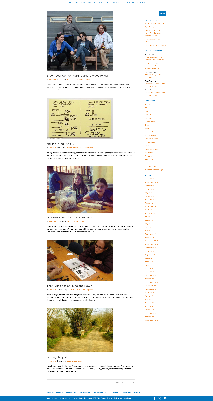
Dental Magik (150, 63)
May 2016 (148, 265)
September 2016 (152, 251)
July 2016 (148, 258)
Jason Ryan (53, 361)
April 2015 (149, 296)
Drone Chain (150, 121)
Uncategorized (151, 166)
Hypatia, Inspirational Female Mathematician (154, 58)
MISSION (50, 392)
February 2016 (150, 275)
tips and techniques (86, 148)
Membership (150, 142)
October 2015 (150, 289)
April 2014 (149, 306)
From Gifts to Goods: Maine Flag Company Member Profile (153, 33)
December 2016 (151, 241)
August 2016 (150, 255)
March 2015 (149, 299)
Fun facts (74, 148)
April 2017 (149, 227)
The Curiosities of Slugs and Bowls (69, 285)
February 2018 (150, 199)
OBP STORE (129, 3)
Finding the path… (59, 357)
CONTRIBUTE (116, 3)
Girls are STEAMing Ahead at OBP (69, 217)
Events (147, 125)
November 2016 (151, 244)
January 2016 (150, 279)
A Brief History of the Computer (153, 76)
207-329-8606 (99, 398)
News (147, 146)
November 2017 (151, 206)
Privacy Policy (113, 398)
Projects (148, 156)
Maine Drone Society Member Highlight (153, 67)
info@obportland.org (82, 398)
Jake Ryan (52, 79)
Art (146, 108)
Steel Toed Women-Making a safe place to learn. (79, 75)
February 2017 (150, 234)
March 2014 (149, 310)
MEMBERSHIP (71, 392)
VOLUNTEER (126, 392)
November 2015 (151, 286)
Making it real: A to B (60, 143)
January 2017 (150, 237)
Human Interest (72, 79)
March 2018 (149, 196)
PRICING (91, 3)
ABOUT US (80, 3)
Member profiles (84, 79)
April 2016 (149, 268)
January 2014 (150, 317)
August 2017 (150, 213)
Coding (148, 115)
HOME (70, 3)
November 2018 (151, 182)
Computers (149, 118)
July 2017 (148, 217)
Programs (149, 152)
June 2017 (149, 220)
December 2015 (151, 282)
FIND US (137, 392)
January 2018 (150, 203)
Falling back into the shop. (155, 45)
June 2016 (149, 261)
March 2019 (149, 179)
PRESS (115, 392)
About (147, 104)
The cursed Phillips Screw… (152, 40)
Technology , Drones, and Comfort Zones (155, 85)
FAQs (108, 392)
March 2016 (149, 272)
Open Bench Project (153, 149)
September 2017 (152, 210)
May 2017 (148, 224)
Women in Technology (154, 170)
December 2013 (151, 320)
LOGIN (140, 3)
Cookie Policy (126, 398)
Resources (149, 159)
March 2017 (149, 230)
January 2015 (150, 303)
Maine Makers (79, 221)
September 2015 (152, 292)
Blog (69, 148)
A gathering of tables (153, 27)
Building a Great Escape (154, 23)
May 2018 (148, 193)
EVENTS (101, 3)
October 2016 (150, 248)
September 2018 (152, 189)
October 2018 (150, 186)
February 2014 (150, 313)
